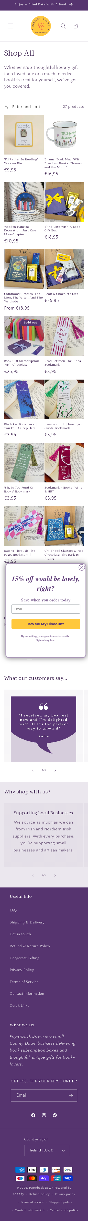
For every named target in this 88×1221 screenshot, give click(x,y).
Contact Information (27, 994)
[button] (11, 26)
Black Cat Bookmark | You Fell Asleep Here (20, 426)
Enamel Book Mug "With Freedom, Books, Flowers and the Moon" (63, 163)
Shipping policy (60, 1202)
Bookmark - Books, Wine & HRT (63, 489)
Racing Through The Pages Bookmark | (19, 553)
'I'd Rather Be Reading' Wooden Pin (21, 161)
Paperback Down (41, 1187)
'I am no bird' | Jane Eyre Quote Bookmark (63, 426)
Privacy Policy (22, 970)
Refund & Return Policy (30, 946)
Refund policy (39, 1194)
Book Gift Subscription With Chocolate (21, 363)
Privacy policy (65, 1194)
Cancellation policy (64, 1210)
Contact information (30, 1210)
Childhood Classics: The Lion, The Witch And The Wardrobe (23, 298)
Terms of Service (24, 982)
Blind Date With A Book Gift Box (62, 229)
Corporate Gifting (24, 958)
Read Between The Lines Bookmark (62, 363)
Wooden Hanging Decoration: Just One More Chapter (20, 231)
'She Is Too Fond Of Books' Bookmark (19, 489)
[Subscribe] (71, 1095)
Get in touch (20, 934)
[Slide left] (32, 770)
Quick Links (19, 1006)
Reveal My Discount (44, 623)
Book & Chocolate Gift (61, 294)
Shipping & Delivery (27, 922)
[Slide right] (55, 770)
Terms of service (32, 1202)
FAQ (13, 910)
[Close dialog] (80, 567)
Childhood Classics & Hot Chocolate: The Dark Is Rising (63, 555)
